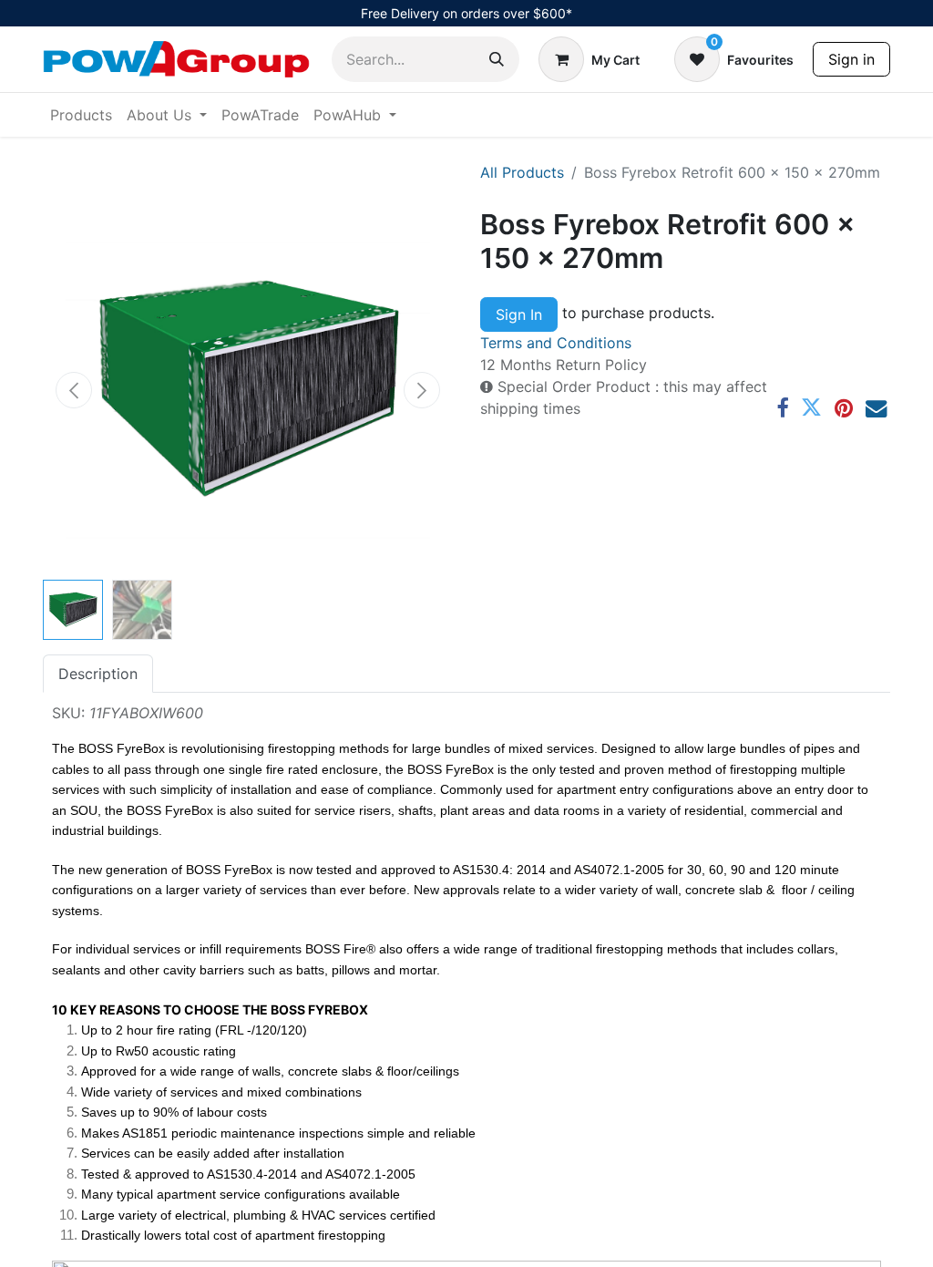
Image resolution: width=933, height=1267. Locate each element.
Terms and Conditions (555, 343)
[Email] (876, 407)
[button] (74, 390)
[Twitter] (811, 407)
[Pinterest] (844, 407)
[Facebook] (782, 407)
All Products (522, 172)
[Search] (496, 59)
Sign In (519, 314)
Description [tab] (98, 673)
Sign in (851, 59)
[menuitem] (81, 115)
